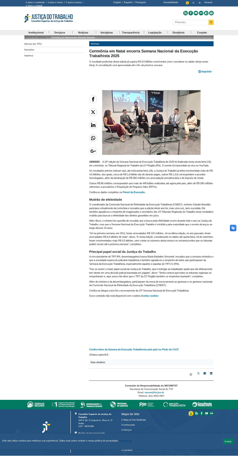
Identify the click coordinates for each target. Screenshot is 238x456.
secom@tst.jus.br (154, 392)
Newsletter (29, 50)
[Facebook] (204, 374)
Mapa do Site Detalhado (134, 420)
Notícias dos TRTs (33, 44)
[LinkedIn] (211, 374)
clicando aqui (126, 440)
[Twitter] (198, 374)
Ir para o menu (55, 2)
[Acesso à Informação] (191, 413)
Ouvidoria (127, 450)
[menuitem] (36, 32)
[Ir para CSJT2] (54, 18)
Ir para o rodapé (34, 5)
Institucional (129, 425)
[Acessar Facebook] (190, 13)
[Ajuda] (211, 13)
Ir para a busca (74, 2)
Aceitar (228, 441)
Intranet (208, 2)
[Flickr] (211, 413)
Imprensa (28, 55)
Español (128, 2)
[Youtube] (206, 413)
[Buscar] (211, 22)
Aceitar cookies (150, 295)
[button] (151, 362)
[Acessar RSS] (185, 13)
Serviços (127, 430)
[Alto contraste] (206, 13)
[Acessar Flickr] (201, 13)
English (117, 2)
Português (140, 2)
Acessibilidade (171, 2)
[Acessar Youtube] (196, 13)
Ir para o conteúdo (35, 2)
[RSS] (196, 413)
